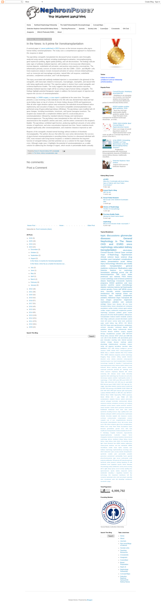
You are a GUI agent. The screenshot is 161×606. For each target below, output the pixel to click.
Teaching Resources (68, 29)
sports (112, 471)
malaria (123, 443)
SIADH (130, 352)
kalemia (117, 287)
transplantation (116, 266)
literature (110, 443)
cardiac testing (112, 308)
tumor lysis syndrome (125, 321)
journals (129, 340)
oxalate (110, 454)
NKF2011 (103, 325)
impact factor (127, 435)
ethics (109, 424)
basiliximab (104, 409)
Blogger (89, 600)
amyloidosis (104, 308)
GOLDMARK (118, 388)
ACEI (109, 348)
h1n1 (122, 428)
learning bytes (128, 441)
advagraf (108, 401)
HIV (125, 323)
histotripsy (106, 432)
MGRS (102, 352)
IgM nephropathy (127, 390)
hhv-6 (127, 430)
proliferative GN (110, 460)
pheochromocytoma (106, 458)
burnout (114, 411)
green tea (110, 361)
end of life (104, 424)
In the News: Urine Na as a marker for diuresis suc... (48, 264)
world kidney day (111, 323)
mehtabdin (124, 445)
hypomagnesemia (106, 365)
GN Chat (126, 29)
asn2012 (123, 405)
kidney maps (104, 441)
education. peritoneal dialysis (118, 327)
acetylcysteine (105, 399)
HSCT (117, 350)
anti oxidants (128, 403)
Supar (108, 325)
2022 (31, 289)
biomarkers (120, 325)
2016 (31, 306)
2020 (31, 295)
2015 (31, 309)
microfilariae (104, 447)
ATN (119, 382)
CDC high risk (125, 384)
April (32, 276)
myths (120, 447)
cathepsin (108, 414)
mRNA (118, 443)
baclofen (107, 407)
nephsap (123, 342)
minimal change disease (110, 342)
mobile (110, 447)
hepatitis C (119, 363)
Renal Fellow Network (111, 198)
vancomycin (123, 477)
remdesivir (103, 464)
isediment (115, 439)
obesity (130, 329)
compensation (122, 418)
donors (122, 279)
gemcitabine (110, 428)
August (33, 258)
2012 (31, 318)
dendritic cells (116, 338)
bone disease (117, 304)
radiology (125, 369)
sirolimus (116, 331)
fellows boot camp (106, 426)
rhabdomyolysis (113, 344)
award (102, 407)
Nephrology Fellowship (124, 570)
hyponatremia (127, 291)
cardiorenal (114, 310)
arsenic (113, 405)
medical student (115, 316)
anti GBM (126, 336)
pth (121, 369)
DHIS (109, 386)
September (35, 255)
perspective (118, 300)
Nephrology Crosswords (116, 281)
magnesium (128, 300)
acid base (128, 283)
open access (115, 451)
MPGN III (114, 392)
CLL (131, 384)
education (119, 247)
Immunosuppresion (107, 274)
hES (127, 428)
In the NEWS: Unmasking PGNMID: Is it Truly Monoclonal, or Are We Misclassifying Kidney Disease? (121, 143)
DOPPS (114, 386)
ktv (122, 441)
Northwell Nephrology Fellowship (45, 25)
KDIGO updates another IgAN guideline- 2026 (121, 107)
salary (110, 466)
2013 (31, 315)
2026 (31, 238)
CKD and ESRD (112, 244)
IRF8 (111, 390)
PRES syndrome (127, 395)
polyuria (103, 460)
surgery (123, 331)
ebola (130, 422)
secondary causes (126, 344)
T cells (117, 397)
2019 (31, 298)
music (115, 447)
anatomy (108, 403)
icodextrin (117, 435)
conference (112, 268)
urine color (116, 477)
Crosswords (115, 29)
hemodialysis (105, 272)
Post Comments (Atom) (44, 229)
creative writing (116, 356)
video (130, 346)
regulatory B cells (127, 462)
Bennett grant (108, 384)
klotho (118, 441)
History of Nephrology (111, 207)
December (34, 249)
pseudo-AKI (118, 460)
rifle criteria (128, 371)
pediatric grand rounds (124, 312)
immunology (110, 264)
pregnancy (104, 283)
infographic (104, 437)
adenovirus (129, 399)
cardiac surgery (106, 310)
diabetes (104, 287)
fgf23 (130, 327)
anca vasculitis (107, 291)
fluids (118, 426)
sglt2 (106, 468)
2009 (31, 327)
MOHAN (108, 392)
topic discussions (110, 235)
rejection (104, 285)
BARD (130, 382)
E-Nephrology (113, 255)
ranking (119, 462)
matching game (116, 367)
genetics (109, 289)
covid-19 (117, 279)
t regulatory (118, 473)
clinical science (107, 257)
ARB (113, 348)
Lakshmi (103, 392)
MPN (119, 392)
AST (116, 382)
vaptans (110, 378)
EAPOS (119, 386)
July (32, 267)
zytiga (109, 481)
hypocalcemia (128, 432)
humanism (112, 312)
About (59, 32)
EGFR (128, 386)
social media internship (124, 373)
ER (131, 386)
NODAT (112, 352)
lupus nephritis (115, 295)
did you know (127, 304)
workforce (104, 348)
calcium (103, 289)
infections (119, 264)
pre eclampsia (127, 306)
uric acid (126, 376)
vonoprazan (107, 479)
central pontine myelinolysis (124, 414)
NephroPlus (117, 395)
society (122, 468)
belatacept (111, 409)
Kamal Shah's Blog (110, 190)
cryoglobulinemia (121, 420)
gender (118, 428)
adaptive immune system (117, 399)
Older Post (91, 225)
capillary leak (125, 411)
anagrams (117, 354)
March (33, 279)
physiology (104, 344)
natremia (117, 277)
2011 (31, 321)
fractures (103, 428)
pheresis (116, 369)
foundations (124, 426)
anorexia (121, 403)
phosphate (119, 306)
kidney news (128, 365)
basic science (121, 257)
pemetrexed (111, 456)
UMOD (106, 354)
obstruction (107, 451)
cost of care (111, 420)
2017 (31, 303)
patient (130, 342)
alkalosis (111, 354)
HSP (105, 390)
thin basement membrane (117, 475)
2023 (31, 247)
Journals (82, 29)
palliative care (118, 302)
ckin (119, 416)
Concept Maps (98, 25)
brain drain (123, 409)
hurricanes (119, 432)
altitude (130, 401)
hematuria (104, 306)
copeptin (103, 420)
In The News (36, 153)
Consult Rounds (107, 252)
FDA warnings (110, 388)
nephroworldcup (117, 449)
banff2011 (121, 314)
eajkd (130, 268)
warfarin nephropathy (119, 378)
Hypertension (127, 255)
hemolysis (129, 361)
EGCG (124, 386)
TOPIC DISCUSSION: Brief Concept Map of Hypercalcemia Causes (122, 125)
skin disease (112, 373)
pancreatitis (122, 454)
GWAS (128, 388)
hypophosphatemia (106, 435)
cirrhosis (103, 327)
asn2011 (111, 285)
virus (102, 479)
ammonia (103, 403)
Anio (122, 382)
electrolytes (127, 250)
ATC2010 (110, 314)
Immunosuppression (126, 350)
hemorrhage (104, 363)
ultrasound (104, 314)
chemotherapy (127, 285)
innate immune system (117, 365)
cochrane (103, 418)
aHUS (121, 336)
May (32, 273)
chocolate (109, 416)
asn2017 (129, 405)
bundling (109, 411)
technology (104, 475)
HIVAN (113, 350)
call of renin (107, 338)
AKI (131, 272)
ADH (106, 382)
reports (119, 464)
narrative (125, 447)
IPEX (108, 390)
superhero (104, 376)
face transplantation (126, 424)
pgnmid (130, 456)
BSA (102, 384)
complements (122, 310)
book (117, 409)
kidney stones (111, 306)
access (129, 289)
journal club (123, 272)
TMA (117, 274)
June (32, 270)
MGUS (130, 323)
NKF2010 (129, 333)
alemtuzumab (123, 401)
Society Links (92, 29)
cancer (118, 285)
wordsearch (128, 479)
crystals (124, 356)
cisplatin (114, 416)
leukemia (103, 367)
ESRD (108, 350)
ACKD (127, 380)
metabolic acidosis (126, 316)
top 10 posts (120, 376)
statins (118, 471)
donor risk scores (123, 422)
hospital (112, 432)
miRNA (130, 445)
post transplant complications (120, 259)
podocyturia (125, 458)
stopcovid (124, 471)
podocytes (111, 319)
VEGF (117, 336)
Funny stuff (117, 289)
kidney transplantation (47, 153)
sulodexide (104, 473)
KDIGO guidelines (116, 283)
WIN (131, 397)
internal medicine (119, 437)
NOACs (103, 395)
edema (113, 359)
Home (29, 25)
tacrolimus (118, 346)
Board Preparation (124, 563)
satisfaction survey (118, 466)
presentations (113, 261)
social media (127, 274)
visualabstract (110, 333)
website (129, 308)
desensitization (112, 422)
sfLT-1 (102, 468)
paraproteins (127, 295)
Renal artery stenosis (107, 336)
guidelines (104, 329)
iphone (110, 439)
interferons (110, 437)
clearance (124, 416)
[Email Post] (63, 151)
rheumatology (105, 466)
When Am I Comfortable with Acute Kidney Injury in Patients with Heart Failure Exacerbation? (116, 183)
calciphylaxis (128, 325)
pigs (56, 153)
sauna (126, 466)
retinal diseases (127, 464)
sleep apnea (111, 468)
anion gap (114, 325)
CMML (102, 386)
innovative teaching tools (112, 340)
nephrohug (107, 222)
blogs (108, 356)
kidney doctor (128, 439)
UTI (127, 397)
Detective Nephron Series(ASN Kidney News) (42, 29)
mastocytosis (104, 445)
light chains (104, 443)
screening (103, 373)
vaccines (125, 346)
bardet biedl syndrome (117, 407)
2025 (31, 241)
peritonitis (110, 369)
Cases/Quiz (104, 29)
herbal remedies (121, 430)
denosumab (104, 422)
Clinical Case (119, 252)
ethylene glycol (115, 424)
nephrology (109, 449)
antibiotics (103, 405)
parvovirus (104, 456)
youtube (118, 333)
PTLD (125, 352)
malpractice (129, 443)
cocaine (130, 416)
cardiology (109, 279)
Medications (123, 268)
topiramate (110, 477)
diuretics (129, 356)
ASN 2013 (111, 382)
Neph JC (123, 567)
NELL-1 (107, 352)
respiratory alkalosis (118, 371)
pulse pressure (111, 462)
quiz (111, 277)
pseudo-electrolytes (121, 319)
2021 (31, 292)
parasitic (129, 454)
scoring (130, 466)
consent (129, 418)
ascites (118, 405)
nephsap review (121, 293)
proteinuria (104, 277)
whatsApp (121, 479)
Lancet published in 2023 (50, 48)
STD (112, 397)
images (108, 300)
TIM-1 (102, 354)
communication (112, 418)
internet (124, 340)
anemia (117, 291)
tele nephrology (111, 376)
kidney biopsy (112, 329)
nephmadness (105, 302)
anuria (109, 405)
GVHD (124, 388)
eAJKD (105, 179)
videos (103, 261)
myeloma (129, 281)
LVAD (123, 333)
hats (131, 428)
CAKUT (118, 384)
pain (115, 454)
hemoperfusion (111, 430)
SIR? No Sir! (107, 192)
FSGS (124, 277)
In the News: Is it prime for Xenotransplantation (46, 261)
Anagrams (30, 32)
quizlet (130, 319)
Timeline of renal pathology (111, 209)
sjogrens (111, 346)
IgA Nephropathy (126, 287)
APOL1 (121, 323)
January (34, 285)
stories (130, 471)
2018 (31, 300)
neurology (126, 449)
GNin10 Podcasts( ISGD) (45, 32)
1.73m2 (110, 380)
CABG (114, 384)
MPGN (124, 289)
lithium (109, 367)
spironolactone (105, 471)
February (34, 282)
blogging (103, 356)
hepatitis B (111, 363)
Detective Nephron (108, 270)
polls (130, 458)
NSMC (112, 395)
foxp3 (130, 426)
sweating (110, 473)
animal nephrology (126, 354)
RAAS (102, 397)
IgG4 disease (118, 390)
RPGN (107, 397)
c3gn (119, 411)
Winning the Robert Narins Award (113, 216)
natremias (110, 287)
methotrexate (122, 329)
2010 (31, 324)
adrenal (103, 401)
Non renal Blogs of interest (125, 544)
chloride (103, 416)
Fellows (109, 304)
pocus (118, 458)
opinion (124, 367)
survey (115, 321)
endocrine (120, 359)
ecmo (108, 359)
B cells (126, 382)
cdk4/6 (114, 414)
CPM (106, 386)
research (107, 371)
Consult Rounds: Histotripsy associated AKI (122, 92)
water (102, 323)
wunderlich (104, 481)
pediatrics (104, 298)
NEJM (115, 314)
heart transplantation (120, 361)
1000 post (116, 380)
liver (115, 443)
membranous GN (107, 293)
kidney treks (112, 441)
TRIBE (123, 397)
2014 (31, 312)
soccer (118, 468)
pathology (114, 272)
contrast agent (122, 308)
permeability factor (121, 456)
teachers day (128, 473)
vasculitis (129, 477)
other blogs (104, 319)
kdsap (121, 439)
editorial (126, 314)
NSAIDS (117, 352)
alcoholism (115, 401)
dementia (129, 420)
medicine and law (114, 445)
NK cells (123, 392)
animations (115, 403)
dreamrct (103, 359)
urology (103, 304)
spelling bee (128, 468)
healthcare (104, 430)
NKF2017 (129, 392)
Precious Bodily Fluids (111, 214)
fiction (114, 426)
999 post (122, 380)
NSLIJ (107, 395)
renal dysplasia (111, 464)
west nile (115, 479)
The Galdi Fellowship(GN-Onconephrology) (75, 25)
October (33, 252)
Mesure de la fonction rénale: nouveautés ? (116, 223)
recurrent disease (107, 331)
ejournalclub (124, 338)
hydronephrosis (127, 363)
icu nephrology (125, 270)
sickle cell (104, 346)
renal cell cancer (106, 321)
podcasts (129, 302)
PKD (122, 352)
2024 (31, 244)
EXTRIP (103, 388)
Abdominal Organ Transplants (118, 298)
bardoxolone (128, 407)
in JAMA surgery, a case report (47, 97)
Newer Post (31, 225)
